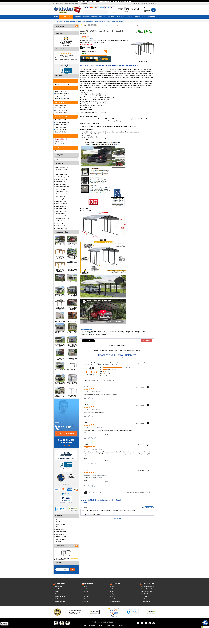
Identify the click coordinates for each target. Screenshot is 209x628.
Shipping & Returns (61, 536)
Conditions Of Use (59, 591)
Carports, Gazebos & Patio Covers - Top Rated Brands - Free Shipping (75, 21)
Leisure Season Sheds (62, 191)
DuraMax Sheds (120, 16)
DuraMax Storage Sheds (62, 177)
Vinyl (113, 594)
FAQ (57, 527)
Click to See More (117, 518)
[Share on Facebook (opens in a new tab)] (89, 398)
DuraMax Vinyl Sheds (61, 124)
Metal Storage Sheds (61, 105)
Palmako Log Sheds (61, 199)
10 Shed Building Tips (147, 601)
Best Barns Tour (145, 594)
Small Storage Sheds (61, 91)
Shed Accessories (60, 151)
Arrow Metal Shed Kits (62, 169)
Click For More (66, 45)
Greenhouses (59, 141)
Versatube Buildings (61, 226)
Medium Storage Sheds (62, 93)
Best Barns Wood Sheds (62, 122)
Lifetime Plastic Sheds (61, 129)
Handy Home (87, 596)
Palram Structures (61, 201)
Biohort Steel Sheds (61, 174)
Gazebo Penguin (60, 182)
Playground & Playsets (61, 144)
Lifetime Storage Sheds (62, 194)
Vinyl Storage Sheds (61, 110)
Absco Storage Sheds (62, 167)
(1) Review (90, 38)
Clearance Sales (66, 16)
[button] (4, 624)
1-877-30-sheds (66, 433)
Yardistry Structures (61, 228)
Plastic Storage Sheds (61, 108)
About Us (153, 3)
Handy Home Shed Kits (62, 186)
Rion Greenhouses (61, 206)
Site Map (58, 541)
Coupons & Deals (60, 524)
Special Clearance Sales (62, 84)
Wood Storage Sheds (61, 113)
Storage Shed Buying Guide (148, 586)
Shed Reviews (60, 534)
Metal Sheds (77, 16)
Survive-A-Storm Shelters (63, 218)
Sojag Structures (60, 213)
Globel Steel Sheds (61, 184)
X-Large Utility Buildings (62, 98)
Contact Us (58, 594)
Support (145, 3)
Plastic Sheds (86, 16)
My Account (136, 3)
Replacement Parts (61, 532)
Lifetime (86, 599)
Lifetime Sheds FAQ (146, 591)
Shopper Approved (60, 601)
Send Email (66, 445)
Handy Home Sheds (139, 16)
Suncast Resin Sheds (61, 132)
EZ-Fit (85, 594)
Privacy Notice (60, 529)
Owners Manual (86, 47)
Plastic (113, 589)
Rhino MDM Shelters (61, 204)
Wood (113, 596)
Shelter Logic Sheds (61, 211)
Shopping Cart (147, 9)
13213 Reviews (93, 375)
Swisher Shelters (60, 221)
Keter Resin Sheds (61, 189)
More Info (96, 47)
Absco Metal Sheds (60, 120)
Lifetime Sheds (151, 16)
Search (113, 12)
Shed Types (144, 596)
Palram (86, 601)
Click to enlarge (142, 61)
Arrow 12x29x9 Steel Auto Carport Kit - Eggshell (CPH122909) (108, 21)
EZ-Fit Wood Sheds (61, 179)
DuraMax (86, 591)
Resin (113, 591)
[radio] (117, 367)
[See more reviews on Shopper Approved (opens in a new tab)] (95, 398)
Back (88, 340)
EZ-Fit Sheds (129, 16)
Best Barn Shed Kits (61, 172)
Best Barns (111, 16)
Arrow (85, 586)
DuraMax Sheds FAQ (146, 589)
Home (56, 16)
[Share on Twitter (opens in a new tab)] (92, 398)
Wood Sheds (102, 16)
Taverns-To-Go (60, 223)
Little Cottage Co (60, 196)
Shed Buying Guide (61, 539)
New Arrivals (115, 599)
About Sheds (59, 522)
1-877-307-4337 (59, 3)
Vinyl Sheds (94, 16)
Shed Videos (144, 599)
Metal (113, 586)
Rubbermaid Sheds (61, 208)
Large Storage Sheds (61, 96)
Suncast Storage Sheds (62, 216)
